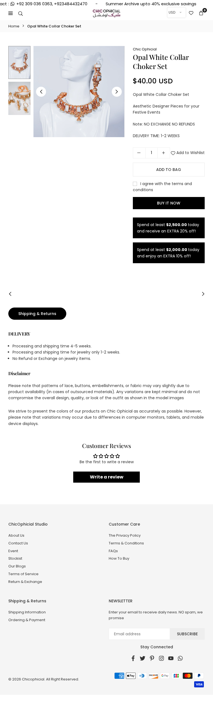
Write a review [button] (106, 477)
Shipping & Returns (37, 313)
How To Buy (119, 558)
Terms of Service (23, 574)
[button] (201, 13)
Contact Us (18, 543)
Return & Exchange (25, 581)
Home (13, 26)
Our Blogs (17, 566)
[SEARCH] (21, 13)
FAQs (113, 551)
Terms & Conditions (126, 543)
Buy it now (168, 203)
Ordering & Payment (26, 620)
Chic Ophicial (145, 49)
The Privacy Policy (125, 535)
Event (13, 551)
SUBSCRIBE (187, 634)
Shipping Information (27, 612)
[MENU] (11, 13)
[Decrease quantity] (139, 153)
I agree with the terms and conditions (162, 187)
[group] (79, 91)
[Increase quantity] (164, 153)
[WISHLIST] (191, 13)
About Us (16, 535)
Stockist (15, 558)
